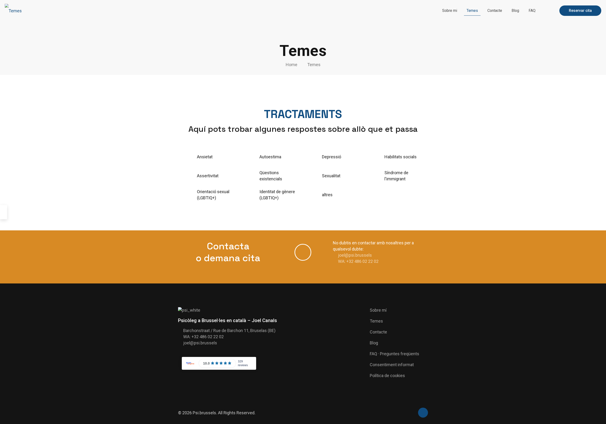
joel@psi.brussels (355, 255)
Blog (374, 342)
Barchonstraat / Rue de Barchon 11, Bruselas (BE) (229, 330)
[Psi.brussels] (13, 10)
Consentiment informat (392, 364)
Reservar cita (580, 10)
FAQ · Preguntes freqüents (394, 353)
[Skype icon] (406, 413)
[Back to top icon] (423, 413)
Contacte (378, 331)
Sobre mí (378, 310)
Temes (314, 64)
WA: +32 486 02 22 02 (358, 261)
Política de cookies (387, 375)
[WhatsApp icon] (411, 413)
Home (291, 64)
